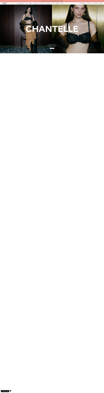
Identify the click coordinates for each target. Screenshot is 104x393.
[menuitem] (12, 3)
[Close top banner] (103, 1)
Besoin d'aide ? (5, 391)
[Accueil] (4, 3)
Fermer (10, 390)
